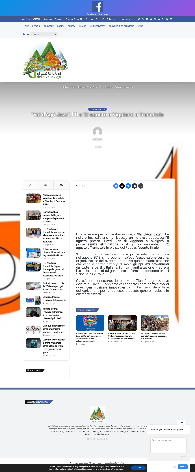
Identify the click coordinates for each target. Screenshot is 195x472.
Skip (174, 467)
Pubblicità (100, 19)
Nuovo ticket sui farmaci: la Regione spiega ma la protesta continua (53, 216)
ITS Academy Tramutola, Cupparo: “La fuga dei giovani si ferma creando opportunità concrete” (53, 269)
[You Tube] (97, 439)
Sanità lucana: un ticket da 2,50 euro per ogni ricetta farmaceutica (54, 286)
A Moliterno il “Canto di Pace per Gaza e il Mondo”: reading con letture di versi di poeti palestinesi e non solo (89, 337)
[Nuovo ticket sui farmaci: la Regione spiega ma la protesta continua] (33, 215)
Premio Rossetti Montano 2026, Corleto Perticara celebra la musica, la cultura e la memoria (121, 336)
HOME (26, 26)
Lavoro (82, 26)
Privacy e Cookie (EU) (74, 19)
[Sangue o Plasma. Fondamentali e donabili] (33, 300)
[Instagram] (100, 439)
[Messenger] (128, 186)
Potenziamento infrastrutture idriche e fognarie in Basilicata (54, 252)
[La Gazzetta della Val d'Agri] (45, 60)
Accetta (138, 468)
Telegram (89, 19)
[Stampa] (140, 186)
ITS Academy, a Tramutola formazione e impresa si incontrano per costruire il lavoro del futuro (54, 235)
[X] (122, 186)
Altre (140, 26)
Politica (71, 26)
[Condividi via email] (134, 186)
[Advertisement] (123, 59)
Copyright (59, 19)
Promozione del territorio (121, 26)
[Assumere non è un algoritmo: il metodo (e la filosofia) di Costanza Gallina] (33, 198)
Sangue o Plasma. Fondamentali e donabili (54, 298)
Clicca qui (103, 14)
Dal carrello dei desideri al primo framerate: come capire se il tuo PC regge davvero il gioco (54, 346)
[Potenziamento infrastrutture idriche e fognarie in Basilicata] (33, 253)
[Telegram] (103, 439)
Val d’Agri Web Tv (97, 26)
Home (66, 87)
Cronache (49, 26)
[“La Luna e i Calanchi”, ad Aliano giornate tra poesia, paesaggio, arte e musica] (155, 323)
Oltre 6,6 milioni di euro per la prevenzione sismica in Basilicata (54, 329)
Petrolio (36, 26)
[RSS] (107, 439)
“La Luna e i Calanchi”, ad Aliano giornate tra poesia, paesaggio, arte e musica (154, 336)
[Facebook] (115, 186)
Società (60, 26)
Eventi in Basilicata (78, 87)
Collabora (111, 19)
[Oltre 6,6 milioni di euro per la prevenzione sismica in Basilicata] (33, 329)
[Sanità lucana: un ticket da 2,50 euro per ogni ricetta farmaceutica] (33, 286)
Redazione (48, 19)
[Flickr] (94, 439)
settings (119, 469)
